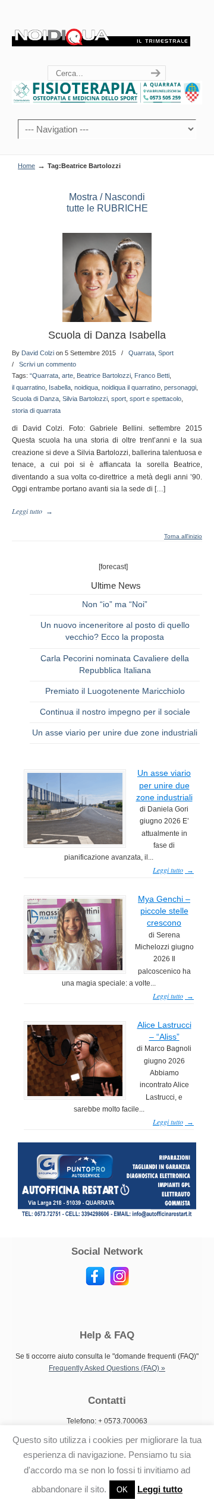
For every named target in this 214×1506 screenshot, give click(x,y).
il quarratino (28, 387)
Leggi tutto (159, 1489)
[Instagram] (119, 1283)
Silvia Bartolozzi (85, 398)
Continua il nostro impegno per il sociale (115, 711)
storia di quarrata (36, 410)
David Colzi (37, 352)
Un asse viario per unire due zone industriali (114, 732)
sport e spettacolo (155, 398)
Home (26, 165)
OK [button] (122, 1489)
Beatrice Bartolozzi (104, 375)
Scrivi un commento (47, 364)
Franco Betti (151, 375)
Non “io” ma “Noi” (114, 604)
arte (67, 375)
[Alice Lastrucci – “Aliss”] (74, 1094)
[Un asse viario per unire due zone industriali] (74, 842)
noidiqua (86, 387)
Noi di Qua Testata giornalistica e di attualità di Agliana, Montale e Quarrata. (101, 33)
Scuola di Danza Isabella (107, 335)
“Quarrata (44, 375)
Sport (166, 352)
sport (118, 398)
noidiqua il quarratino (131, 387)
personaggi (180, 387)
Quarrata (141, 352)
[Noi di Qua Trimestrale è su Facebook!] (95, 1283)
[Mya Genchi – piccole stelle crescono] (74, 968)
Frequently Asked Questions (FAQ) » (107, 1368)
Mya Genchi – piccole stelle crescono (164, 910)
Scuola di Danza (35, 398)
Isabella (60, 387)
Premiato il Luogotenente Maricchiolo (115, 691)
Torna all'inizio (183, 536)
